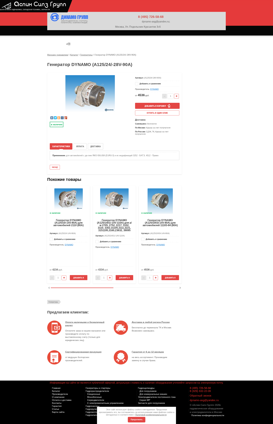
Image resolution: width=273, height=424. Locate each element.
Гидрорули (91, 409)
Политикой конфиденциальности (151, 415)
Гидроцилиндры (146, 388)
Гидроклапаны (93, 415)
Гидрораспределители (97, 391)
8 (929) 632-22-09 (200, 391)
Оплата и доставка (61, 400)
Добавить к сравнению (150, 84)
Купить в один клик (157, 113)
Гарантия (57, 406)
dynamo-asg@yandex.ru (204, 400)
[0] (53, 38)
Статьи (55, 409)
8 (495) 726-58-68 (151, 16)
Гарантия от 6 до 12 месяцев (148, 352)
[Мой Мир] (62, 117)
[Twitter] (55, 117)
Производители (60, 394)
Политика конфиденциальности (207, 415)
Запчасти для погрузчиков (151, 403)
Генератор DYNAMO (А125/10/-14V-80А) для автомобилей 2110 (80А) (68, 223)
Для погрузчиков (148, 391)
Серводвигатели (95, 400)
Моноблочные (94, 397)
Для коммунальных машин (153, 394)
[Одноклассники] (58, 117)
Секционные (93, 394)
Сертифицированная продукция (83, 352)
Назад (55, 167)
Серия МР (145, 400)
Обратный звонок (200, 395)
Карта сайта (58, 412)
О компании (58, 397)
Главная (56, 388)
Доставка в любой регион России (151, 322)
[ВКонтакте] (51, 117)
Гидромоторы (93, 412)
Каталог (56, 391)
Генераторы (53, 302)
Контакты (56, 403)
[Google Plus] (65, 117)
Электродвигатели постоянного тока (157, 397)
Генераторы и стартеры (98, 388)
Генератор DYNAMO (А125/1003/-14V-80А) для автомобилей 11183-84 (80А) (160, 223)
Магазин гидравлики (57, 55)
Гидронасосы (92, 406)
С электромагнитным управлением (105, 403)
